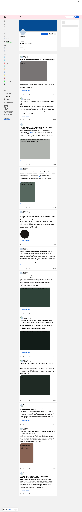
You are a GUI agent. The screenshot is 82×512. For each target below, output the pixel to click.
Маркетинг (25, 318)
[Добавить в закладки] (24, 94)
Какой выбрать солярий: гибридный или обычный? (34, 172)
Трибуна (24, 125)
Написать (70, 16)
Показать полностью (25, 90)
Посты (21, 49)
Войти (76, 16)
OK (15, 509)
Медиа (24, 57)
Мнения (24, 212)
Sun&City (32, 132)
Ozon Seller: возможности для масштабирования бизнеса (36, 320)
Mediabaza (25, 56)
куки (10, 509)
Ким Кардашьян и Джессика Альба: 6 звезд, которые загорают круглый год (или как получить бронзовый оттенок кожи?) (37, 216)
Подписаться (44, 34)
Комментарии (27, 49)
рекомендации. (7, 119)
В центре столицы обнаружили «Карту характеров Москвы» (37, 59)
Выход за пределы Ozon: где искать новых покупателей (36, 276)
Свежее (21, 53)
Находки (24, 99)
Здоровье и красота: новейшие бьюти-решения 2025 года (36, 251)
